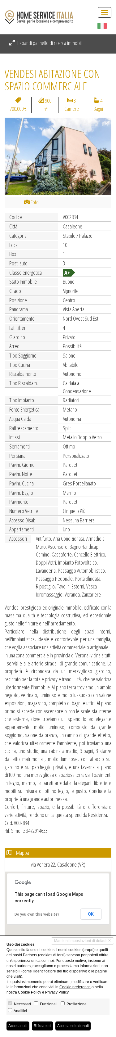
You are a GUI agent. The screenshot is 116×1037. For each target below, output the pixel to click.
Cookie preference (75, 987)
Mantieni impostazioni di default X (82, 941)
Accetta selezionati (73, 1026)
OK (91, 914)
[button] (13, 156)
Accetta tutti (18, 1026)
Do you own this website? (37, 914)
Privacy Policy (56, 992)
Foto (34, 202)
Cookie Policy (29, 992)
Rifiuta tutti (42, 1026)
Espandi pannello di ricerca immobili (49, 43)
